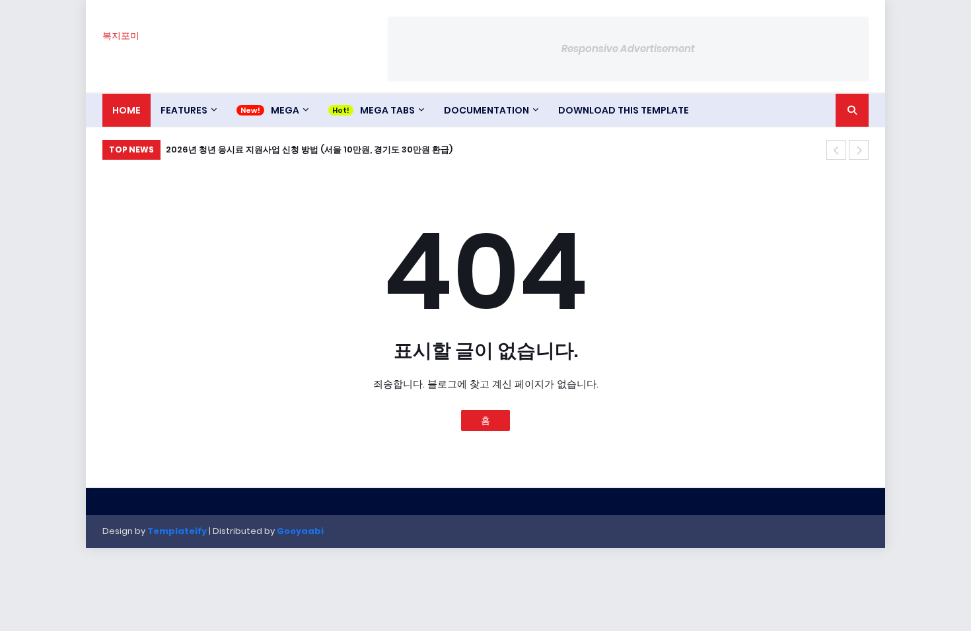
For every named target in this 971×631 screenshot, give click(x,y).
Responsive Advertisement (628, 48)
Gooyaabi (300, 531)
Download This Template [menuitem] (623, 110)
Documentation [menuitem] (486, 110)
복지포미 (120, 35)
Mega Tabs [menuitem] (387, 110)
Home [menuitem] (126, 110)
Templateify (177, 531)
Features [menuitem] (184, 110)
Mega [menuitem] (285, 110)
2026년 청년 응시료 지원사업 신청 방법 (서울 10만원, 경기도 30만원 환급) (309, 149)
